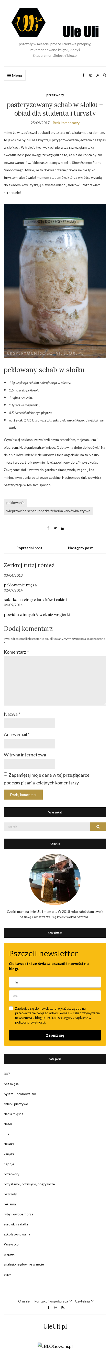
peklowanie (15, 502)
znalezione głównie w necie (24, 1264)
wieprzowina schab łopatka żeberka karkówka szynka (48, 511)
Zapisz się (55, 1035)
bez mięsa (11, 1084)
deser (8, 1124)
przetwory (55, 94)
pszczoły (10, 1194)
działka (9, 1144)
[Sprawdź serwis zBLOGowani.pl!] (55, 1345)
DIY (6, 1134)
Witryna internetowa (25, 754)
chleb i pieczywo (16, 1104)
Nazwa (12, 714)
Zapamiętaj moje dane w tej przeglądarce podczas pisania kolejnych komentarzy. (47, 778)
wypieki (9, 1254)
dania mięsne (13, 1114)
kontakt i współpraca (51, 1301)
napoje (9, 1164)
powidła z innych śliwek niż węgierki (37, 614)
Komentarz (16, 652)
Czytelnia (82, 1301)
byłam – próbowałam (20, 1094)
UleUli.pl (55, 1326)
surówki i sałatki (16, 1224)
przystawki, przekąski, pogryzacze (29, 1184)
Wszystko (11, 1244)
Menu (16, 75)
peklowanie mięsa (20, 584)
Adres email (17, 734)
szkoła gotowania (17, 1234)
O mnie (24, 1301)
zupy (7, 1274)
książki (9, 1154)
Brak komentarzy (66, 122)
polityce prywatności (30, 1022)
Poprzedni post (29, 548)
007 (7, 1074)
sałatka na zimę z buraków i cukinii (35, 599)
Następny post (80, 548)
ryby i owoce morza (18, 1214)
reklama (10, 1204)
